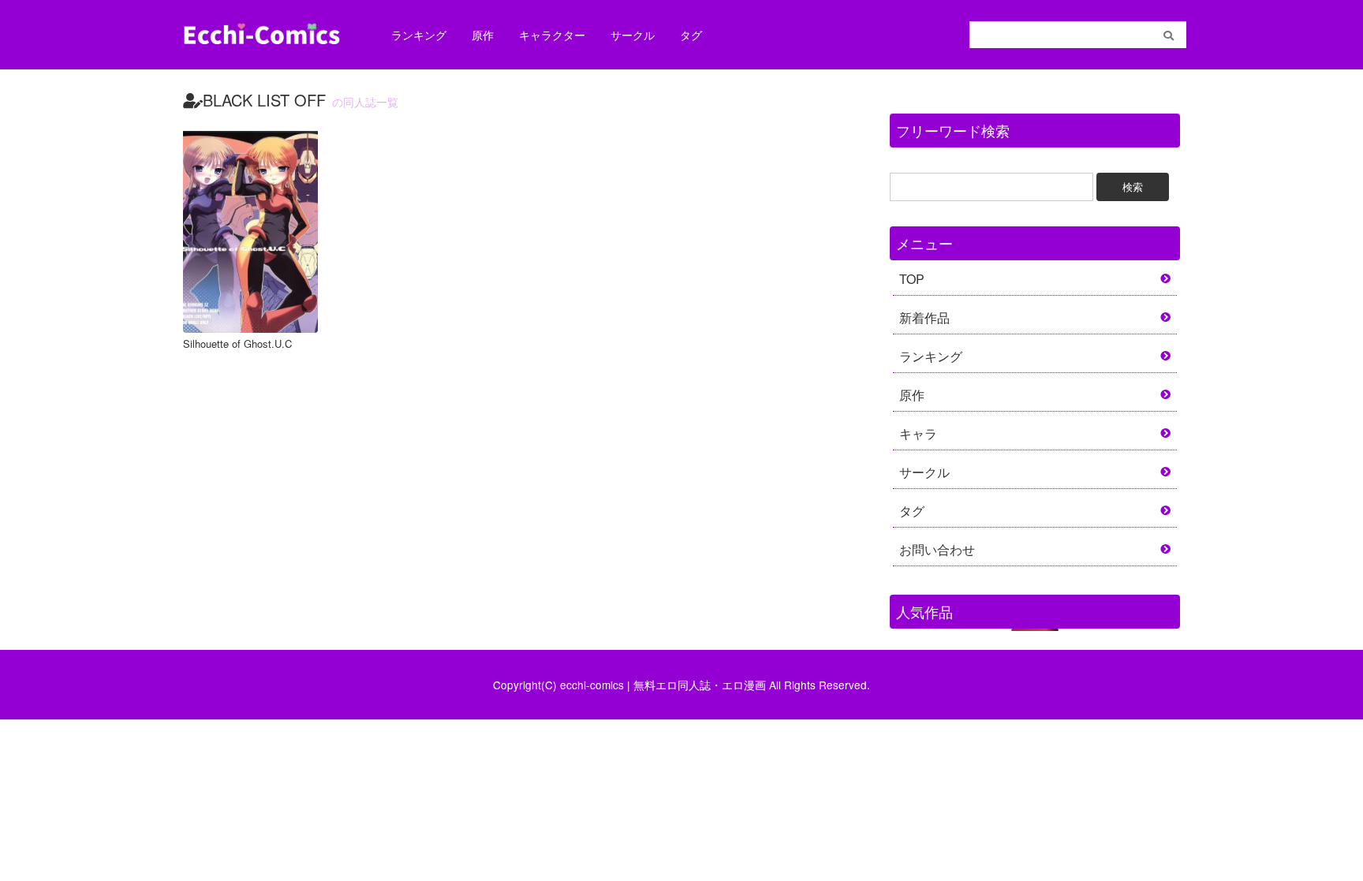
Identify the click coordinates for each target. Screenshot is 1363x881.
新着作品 (924, 317)
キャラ (918, 433)
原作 (483, 35)
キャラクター (552, 35)
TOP (911, 279)
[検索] (1168, 35)
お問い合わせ (937, 549)
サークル (633, 35)
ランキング (418, 35)
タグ (691, 35)
